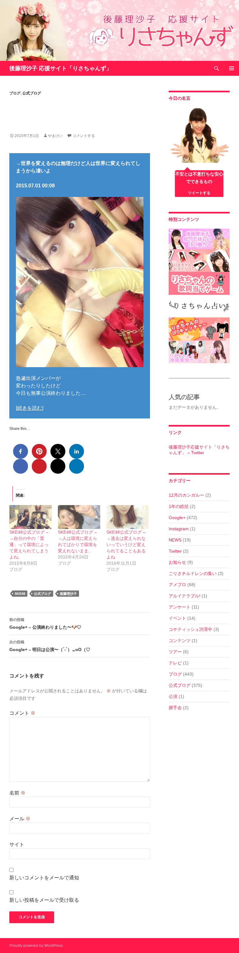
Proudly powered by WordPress (36, 945)
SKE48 (20, 593)
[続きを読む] (29, 408)
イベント (177, 618)
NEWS (175, 539)
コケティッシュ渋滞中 (190, 629)
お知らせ (177, 562)
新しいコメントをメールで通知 (44, 877)
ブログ (15, 93)
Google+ (177, 517)
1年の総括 (179, 506)
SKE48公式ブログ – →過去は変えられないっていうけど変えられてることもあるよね (126, 544)
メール (19, 818)
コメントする (84, 136)
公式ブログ (31, 93)
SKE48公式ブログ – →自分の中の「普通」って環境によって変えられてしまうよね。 (29, 544)
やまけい (55, 136)
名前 (17, 793)
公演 (173, 696)
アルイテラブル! (184, 595)
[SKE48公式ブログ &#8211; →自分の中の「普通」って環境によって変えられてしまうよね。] (30, 517)
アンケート (179, 606)
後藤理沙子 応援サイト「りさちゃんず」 (60, 68)
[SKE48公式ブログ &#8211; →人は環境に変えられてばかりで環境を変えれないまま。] (79, 517)
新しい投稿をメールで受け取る (44, 900)
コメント (22, 713)
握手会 (175, 707)
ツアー (175, 651)
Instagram (179, 528)
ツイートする (199, 193)
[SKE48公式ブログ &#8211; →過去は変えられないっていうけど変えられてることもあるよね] (127, 517)
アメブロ (177, 584)
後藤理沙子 (68, 593)
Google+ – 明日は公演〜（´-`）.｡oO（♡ (49, 646)
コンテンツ (179, 640)
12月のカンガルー (186, 495)
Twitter (175, 551)
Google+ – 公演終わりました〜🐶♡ (45, 624)
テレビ (175, 662)
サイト (16, 844)
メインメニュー (231, 68)
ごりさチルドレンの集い (193, 573)
